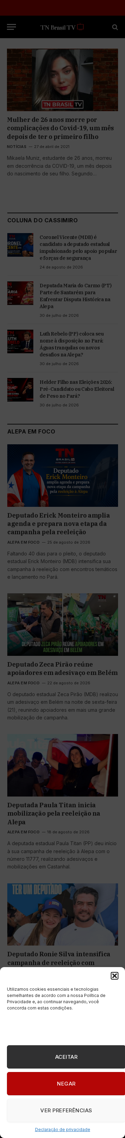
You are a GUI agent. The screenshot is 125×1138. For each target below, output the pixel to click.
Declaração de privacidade (62, 1129)
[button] (114, 975)
